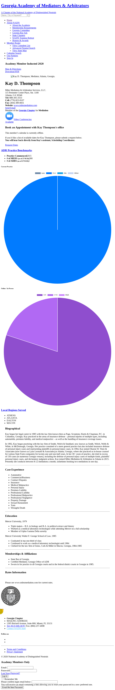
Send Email (10, 108)
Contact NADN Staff (16, 628)
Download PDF (12, 71)
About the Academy (21, 25)
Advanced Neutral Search (23, 48)
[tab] (57, 150)
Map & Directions (13, 69)
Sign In (10, 58)
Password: (5, 670)
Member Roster (13, 43)
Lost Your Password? (10, 673)
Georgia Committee (21, 30)
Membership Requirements (24, 28)
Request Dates (11, 145)
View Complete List (21, 45)
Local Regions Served (13, 410)
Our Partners (12, 55)
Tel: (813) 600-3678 (16, 626)
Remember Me (11, 679)
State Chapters (18, 35)
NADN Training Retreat (23, 38)
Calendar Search (14, 53)
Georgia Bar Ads (19, 33)
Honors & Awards (20, 40)
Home (9, 20)
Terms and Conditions (16, 649)
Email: (4, 667)
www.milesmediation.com (25, 105)
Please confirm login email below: (16, 682)
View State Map (19, 50)
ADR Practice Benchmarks (16, 150)
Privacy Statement (15, 652)
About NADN (13, 23)
